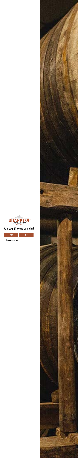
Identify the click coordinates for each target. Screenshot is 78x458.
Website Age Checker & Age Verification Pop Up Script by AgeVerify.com (75, 457)
